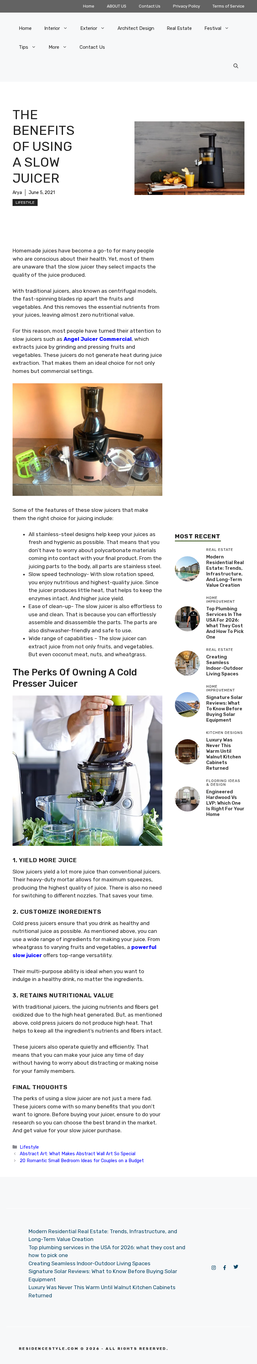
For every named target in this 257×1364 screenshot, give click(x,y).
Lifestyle (25, 202)
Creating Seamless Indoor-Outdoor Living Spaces (224, 665)
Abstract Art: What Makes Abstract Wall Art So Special (77, 1153)
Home (88, 6)
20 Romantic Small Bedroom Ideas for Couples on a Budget (82, 1160)
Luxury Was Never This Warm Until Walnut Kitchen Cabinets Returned (223, 754)
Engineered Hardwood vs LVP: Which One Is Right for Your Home (225, 803)
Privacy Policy (186, 6)
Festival (212, 28)
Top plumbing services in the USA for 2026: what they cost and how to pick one (225, 623)
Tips (23, 47)
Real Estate (179, 28)
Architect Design (136, 28)
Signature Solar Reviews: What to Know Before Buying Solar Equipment (224, 709)
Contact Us (149, 6)
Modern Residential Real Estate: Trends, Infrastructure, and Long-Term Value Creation (225, 571)
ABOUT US (116, 6)
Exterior (88, 28)
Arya (17, 192)
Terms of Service (228, 6)
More (54, 47)
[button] (235, 66)
